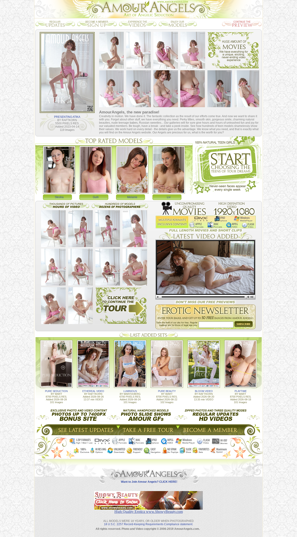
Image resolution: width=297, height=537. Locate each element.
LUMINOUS (130, 391)
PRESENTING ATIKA (67, 117)
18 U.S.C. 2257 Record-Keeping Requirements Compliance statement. (148, 524)
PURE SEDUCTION (56, 391)
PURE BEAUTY (167, 391)
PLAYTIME (241, 391)
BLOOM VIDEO (204, 391)
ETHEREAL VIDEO (93, 391)
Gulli (96, 197)
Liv (169, 197)
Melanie (132, 197)
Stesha (59, 197)
